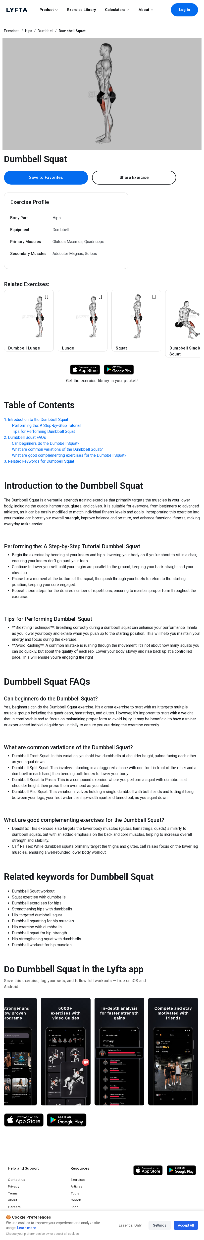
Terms (13, 1193)
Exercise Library (81, 9)
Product (47, 9)
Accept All (186, 1225)
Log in (184, 9)
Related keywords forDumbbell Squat (41, 461)
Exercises (11, 31)
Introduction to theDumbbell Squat (38, 419)
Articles (76, 1186)
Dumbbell (45, 31)
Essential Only (130, 1225)
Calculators (115, 9)
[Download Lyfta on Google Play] (119, 369)
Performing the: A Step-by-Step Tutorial (46, 425)
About (144, 9)
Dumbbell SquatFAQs (27, 437)
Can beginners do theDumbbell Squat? (45, 443)
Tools (75, 1193)
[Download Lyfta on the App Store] (24, 1120)
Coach (76, 1200)
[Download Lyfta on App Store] (85, 369)
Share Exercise (134, 177)
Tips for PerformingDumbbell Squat (43, 431)
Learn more (26, 1228)
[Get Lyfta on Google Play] (67, 1120)
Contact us (16, 1180)
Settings (159, 1225)
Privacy (13, 1186)
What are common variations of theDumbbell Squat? (57, 449)
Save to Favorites (46, 177)
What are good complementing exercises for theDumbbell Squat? (69, 455)
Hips (28, 31)
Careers (14, 1207)
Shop (75, 1207)
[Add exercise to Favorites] (46, 297)
